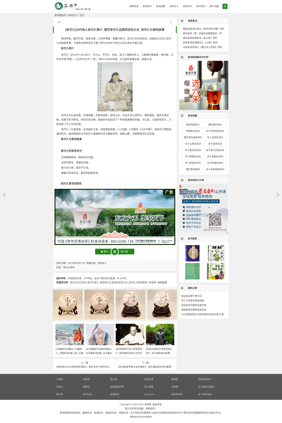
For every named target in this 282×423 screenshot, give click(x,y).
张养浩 (81, 59)
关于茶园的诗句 (193, 156)
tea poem (149, 394)
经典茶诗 (133, 6)
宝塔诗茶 (148, 379)
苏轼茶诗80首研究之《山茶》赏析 (200, 42)
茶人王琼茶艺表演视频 (192, 300)
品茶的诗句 (177, 394)
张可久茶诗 (69, 267)
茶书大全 (87, 394)
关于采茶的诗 (215, 143)
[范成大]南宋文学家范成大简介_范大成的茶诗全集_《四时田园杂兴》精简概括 (159, 353)
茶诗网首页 (60, 15)
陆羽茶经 (114, 394)
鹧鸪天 (86, 386)
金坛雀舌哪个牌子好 (191, 296)
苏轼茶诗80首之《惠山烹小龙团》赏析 (202, 47)
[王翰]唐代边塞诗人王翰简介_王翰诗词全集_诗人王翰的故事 (69, 353)
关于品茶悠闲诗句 (215, 169)
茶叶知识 (200, 6)
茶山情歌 (148, 386)
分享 (126, 251)
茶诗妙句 (187, 6)
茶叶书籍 (214, 6)
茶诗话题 (160, 6)
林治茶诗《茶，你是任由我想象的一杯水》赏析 (207, 33)
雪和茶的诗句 (193, 131)
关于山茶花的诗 (193, 143)
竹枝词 (59, 386)
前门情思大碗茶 (206, 386)
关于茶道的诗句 (215, 163)
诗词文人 (174, 6)
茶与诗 (59, 394)
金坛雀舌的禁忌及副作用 (193, 305)
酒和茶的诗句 (215, 124)
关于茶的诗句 (103, 278)
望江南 (113, 379)
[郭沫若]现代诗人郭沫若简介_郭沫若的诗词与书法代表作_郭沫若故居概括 (129, 353)
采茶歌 (86, 379)
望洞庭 (174, 379)
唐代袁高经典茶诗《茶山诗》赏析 (200, 38)
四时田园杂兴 (193, 124)
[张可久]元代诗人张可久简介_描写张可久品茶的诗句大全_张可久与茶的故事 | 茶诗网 (113, 282)
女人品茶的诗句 (215, 137)
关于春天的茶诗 (193, 150)
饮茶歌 (174, 386)
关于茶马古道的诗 (215, 150)
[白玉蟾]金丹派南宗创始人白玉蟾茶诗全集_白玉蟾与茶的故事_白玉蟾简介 (99, 353)
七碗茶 (59, 379)
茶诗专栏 (147, 6)
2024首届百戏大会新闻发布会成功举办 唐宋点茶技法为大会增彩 (214, 314)
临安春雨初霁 (117, 386)
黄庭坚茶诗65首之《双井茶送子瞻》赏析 (203, 28)
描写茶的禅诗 (193, 169)
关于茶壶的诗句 (193, 163)
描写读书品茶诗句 (193, 137)
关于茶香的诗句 (215, 156)
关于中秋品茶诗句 (215, 131)
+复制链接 (161, 282)
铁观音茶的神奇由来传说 (193, 309)
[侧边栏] (170, 22)
